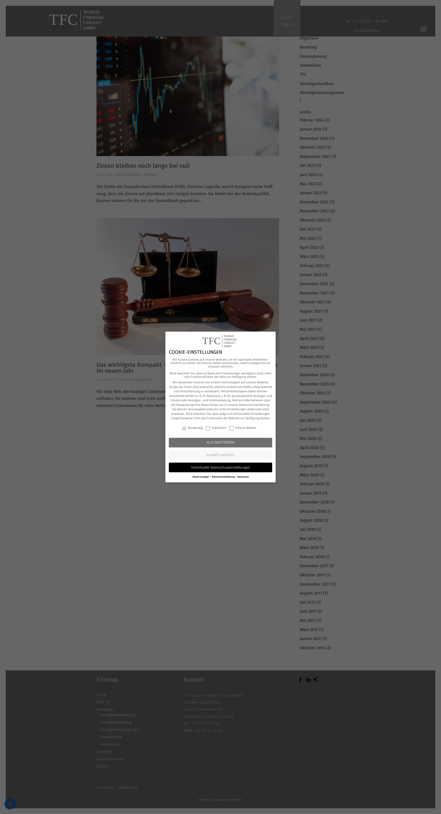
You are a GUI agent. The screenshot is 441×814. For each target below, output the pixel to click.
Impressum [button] (243, 476)
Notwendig (195, 428)
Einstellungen (236, 409)
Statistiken (219, 428)
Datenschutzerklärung (254, 405)
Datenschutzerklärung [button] (223, 476)
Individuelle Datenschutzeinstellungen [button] (220, 467)
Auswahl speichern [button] (220, 455)
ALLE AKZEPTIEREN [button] (221, 442)
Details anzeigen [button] (200, 476)
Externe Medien (245, 428)
